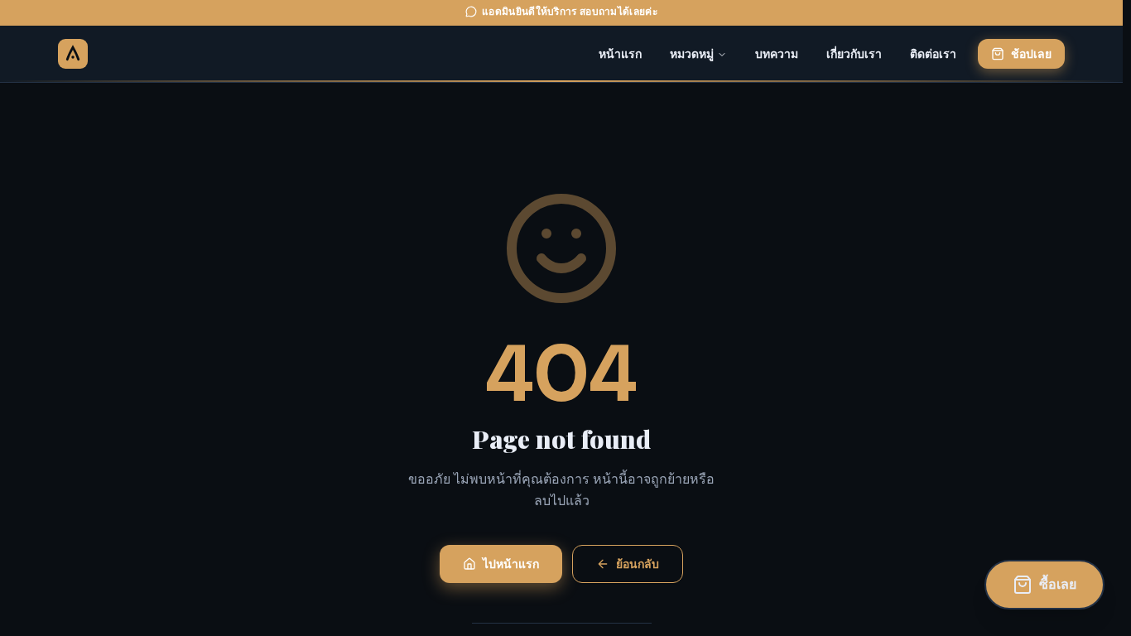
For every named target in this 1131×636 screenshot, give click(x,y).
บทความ (776, 53)
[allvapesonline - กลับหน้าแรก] (73, 54)
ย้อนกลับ (637, 563)
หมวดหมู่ (692, 53)
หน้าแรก (620, 53)
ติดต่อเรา (933, 53)
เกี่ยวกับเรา (854, 53)
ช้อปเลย (1031, 53)
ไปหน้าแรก (511, 563)
